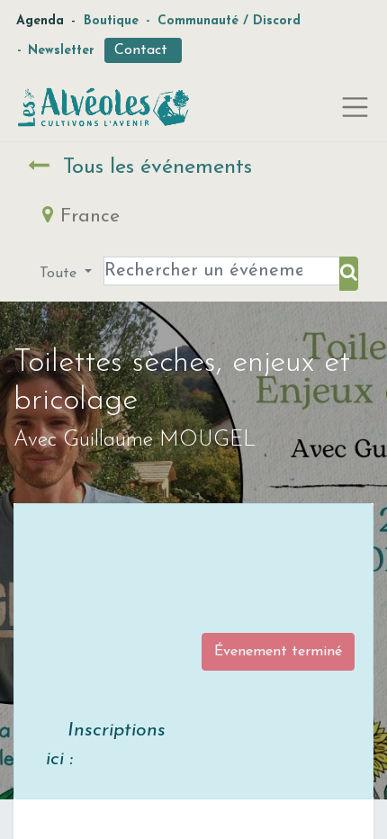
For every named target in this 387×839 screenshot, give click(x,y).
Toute (60, 273)
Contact (143, 50)
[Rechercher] (348, 274)
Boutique (111, 21)
